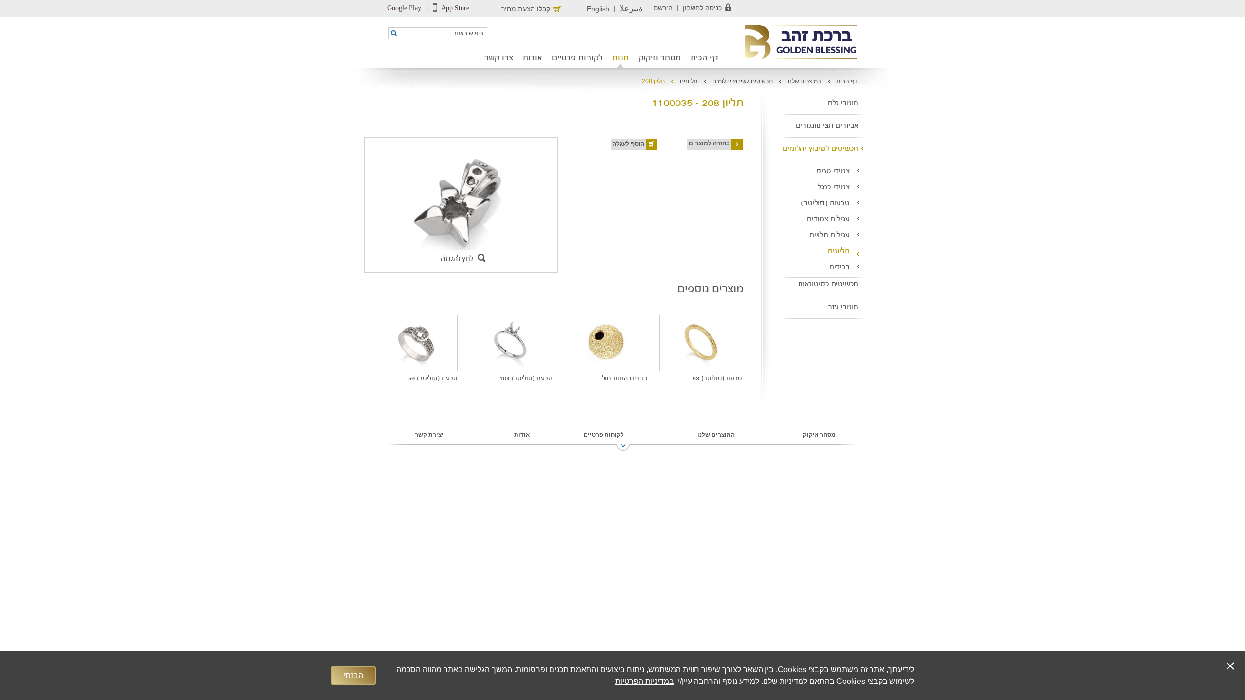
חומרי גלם (843, 103)
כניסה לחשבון (702, 8)
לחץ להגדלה (457, 258)
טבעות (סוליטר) (825, 203)
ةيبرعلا (631, 8)
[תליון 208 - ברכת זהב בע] (797, 43)
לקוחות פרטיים (577, 58)
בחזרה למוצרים (709, 143)
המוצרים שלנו (804, 81)
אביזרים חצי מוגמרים (827, 126)
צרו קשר (498, 58)
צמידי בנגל (834, 187)
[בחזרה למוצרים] (686, 143)
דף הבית (705, 58)
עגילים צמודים (828, 219)
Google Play (404, 8)
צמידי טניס (833, 171)
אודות (532, 58)
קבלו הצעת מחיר (525, 9)
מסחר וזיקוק (660, 58)
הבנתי (353, 675)
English (598, 9)
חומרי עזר (843, 307)
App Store (454, 8)
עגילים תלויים (829, 235)
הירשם (663, 8)
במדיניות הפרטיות (644, 681)
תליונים (688, 81)
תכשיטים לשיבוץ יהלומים (742, 81)
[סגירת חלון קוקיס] (1230, 666)
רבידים (839, 267)
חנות (620, 58)
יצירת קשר (429, 434)
